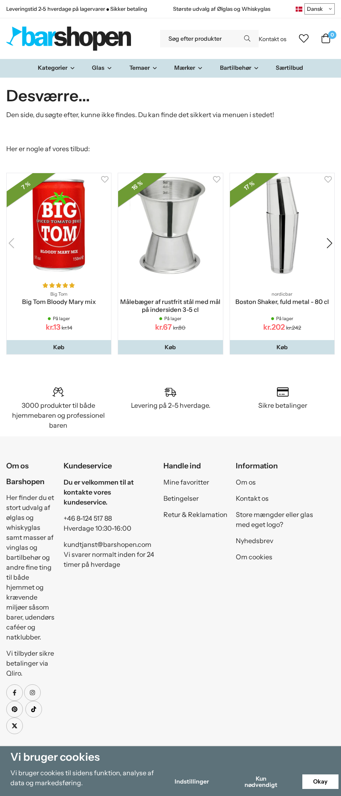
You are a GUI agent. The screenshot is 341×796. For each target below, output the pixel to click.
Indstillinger (192, 781)
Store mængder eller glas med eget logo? (274, 519)
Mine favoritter (186, 482)
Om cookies (254, 557)
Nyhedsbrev (254, 540)
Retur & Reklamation (195, 514)
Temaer (139, 67)
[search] (247, 38)
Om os (246, 482)
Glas (98, 67)
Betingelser (181, 498)
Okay (320, 781)
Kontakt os (273, 39)
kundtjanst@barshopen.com (107, 544)
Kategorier (52, 67)
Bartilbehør (235, 67)
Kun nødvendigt (261, 781)
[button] (59, 347)
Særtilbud (289, 67)
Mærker (184, 67)
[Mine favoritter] (304, 39)
